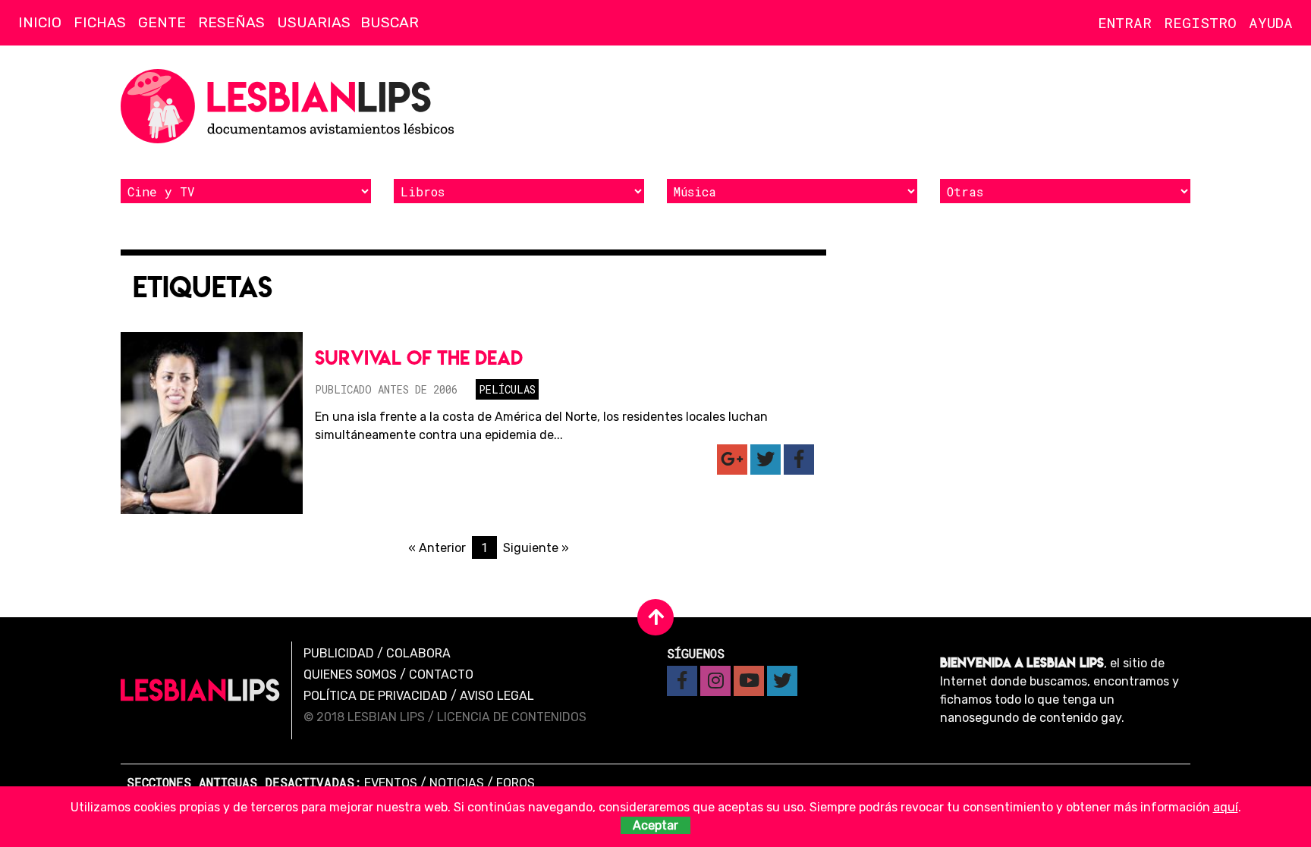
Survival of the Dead (419, 357)
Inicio (39, 22)
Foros (515, 783)
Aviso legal (497, 696)
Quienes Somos (350, 674)
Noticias (456, 783)
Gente (162, 22)
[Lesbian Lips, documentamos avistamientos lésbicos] (291, 106)
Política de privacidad (375, 696)
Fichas (100, 22)
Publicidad (338, 653)
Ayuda (1271, 22)
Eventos (390, 783)
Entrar (1125, 22)
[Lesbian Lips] (200, 690)
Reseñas (231, 22)
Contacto (441, 674)
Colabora (418, 653)
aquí (1225, 807)
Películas (507, 389)
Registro (1200, 22)
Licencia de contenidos (511, 717)
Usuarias (314, 22)
